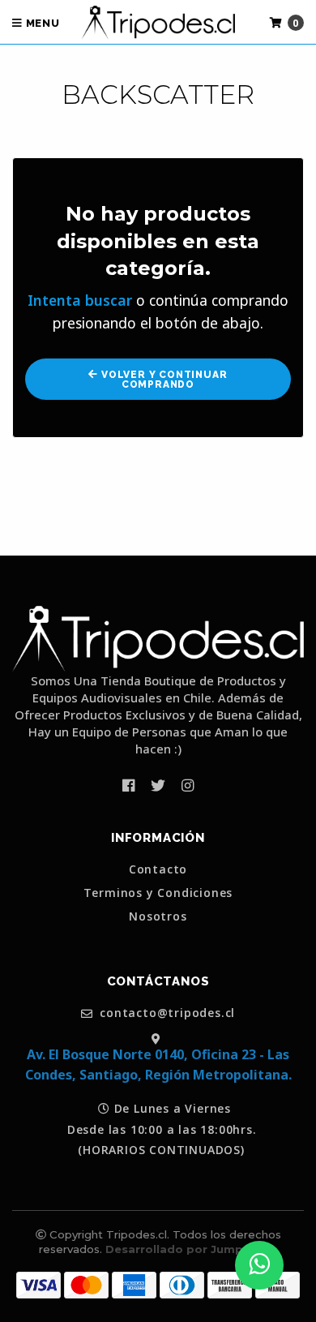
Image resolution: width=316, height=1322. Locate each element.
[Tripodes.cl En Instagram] (187, 785)
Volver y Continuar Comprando (162, 379)
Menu (41, 23)
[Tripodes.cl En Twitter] (158, 785)
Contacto (158, 869)
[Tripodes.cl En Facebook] (128, 785)
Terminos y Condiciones (158, 893)
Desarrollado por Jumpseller (190, 1249)
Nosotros (157, 916)
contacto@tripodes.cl (166, 1013)
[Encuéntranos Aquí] (158, 1038)
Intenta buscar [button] (80, 300)
